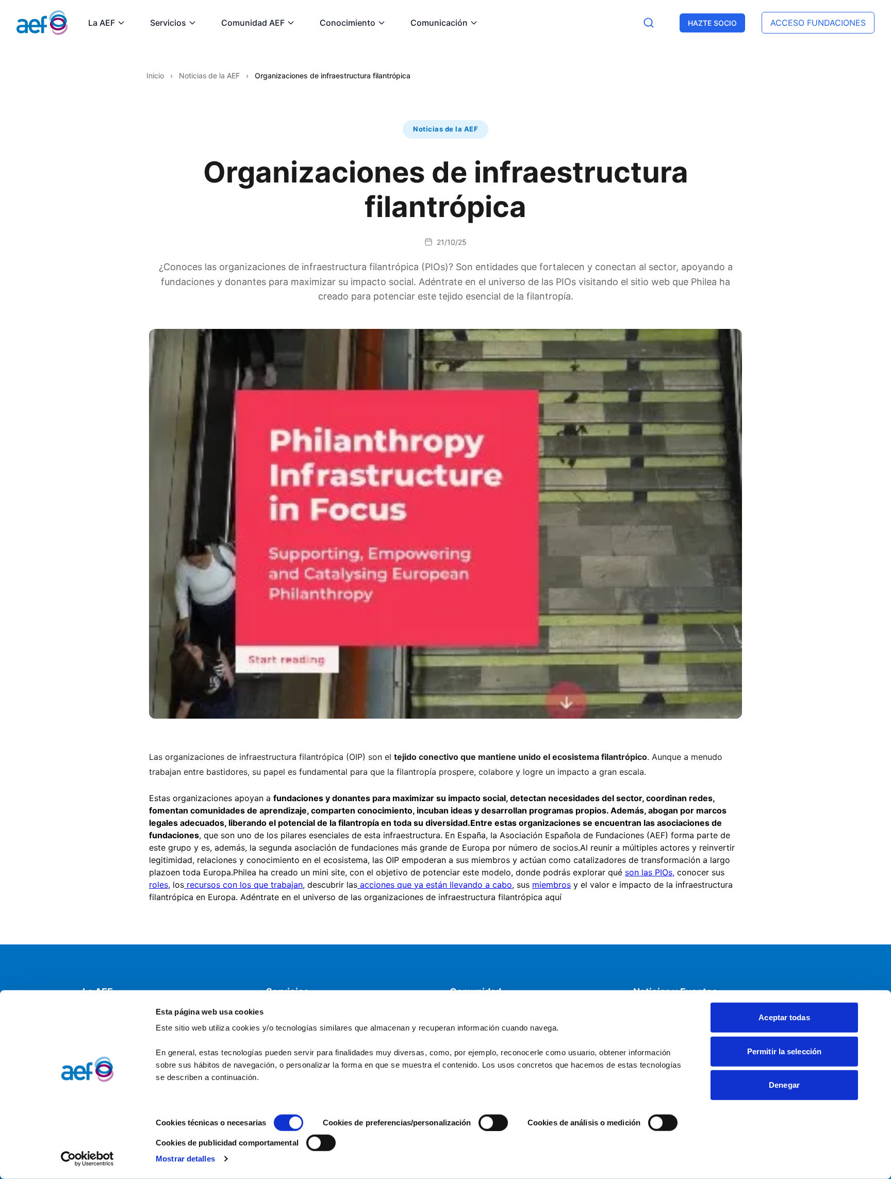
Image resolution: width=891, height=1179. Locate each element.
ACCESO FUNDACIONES (818, 23)
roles (158, 884)
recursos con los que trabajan (243, 884)
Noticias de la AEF (209, 75)
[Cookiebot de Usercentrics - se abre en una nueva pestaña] (87, 1159)
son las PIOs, (649, 872)
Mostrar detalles (185, 1158)
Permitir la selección (784, 1051)
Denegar (784, 1085)
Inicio (155, 75)
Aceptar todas (784, 1017)
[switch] (493, 1123)
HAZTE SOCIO (712, 23)
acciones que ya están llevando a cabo (434, 884)
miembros (551, 884)
